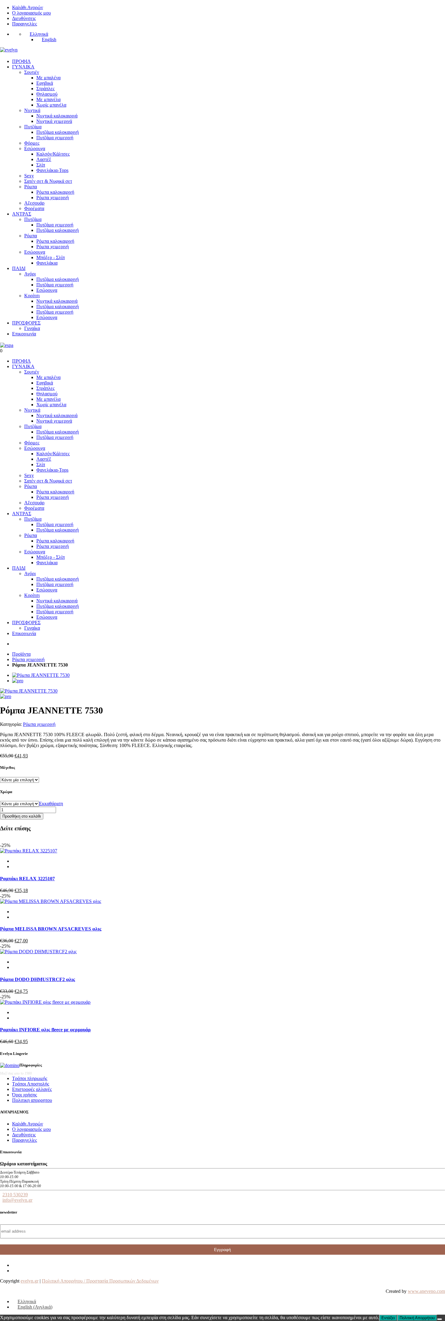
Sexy (29, 175)
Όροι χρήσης (24, 1094)
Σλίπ (40, 164)
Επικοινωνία (24, 333)
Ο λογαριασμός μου (31, 12)
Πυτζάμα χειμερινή (54, 137)
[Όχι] (439, 1319)
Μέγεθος (7, 767)
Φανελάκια (47, 262)
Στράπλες (45, 88)
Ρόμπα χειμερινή (52, 197)
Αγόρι (30, 273)
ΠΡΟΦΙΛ (21, 61)
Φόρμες (31, 143)
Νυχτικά (32, 110)
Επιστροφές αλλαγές (32, 1089)
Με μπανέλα (48, 99)
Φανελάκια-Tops (52, 170)
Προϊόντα (21, 654)
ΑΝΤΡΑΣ (21, 213)
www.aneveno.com (426, 1291)
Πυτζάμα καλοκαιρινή (57, 132)
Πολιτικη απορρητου (32, 1100)
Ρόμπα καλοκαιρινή (55, 192)
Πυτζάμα (32, 126)
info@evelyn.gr (17, 1200)
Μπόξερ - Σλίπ (50, 257)
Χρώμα (6, 791)
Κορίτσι (32, 295)
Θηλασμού (47, 94)
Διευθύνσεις (24, 18)
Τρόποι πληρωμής (29, 1078)
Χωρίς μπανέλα (51, 104)
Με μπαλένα (48, 77)
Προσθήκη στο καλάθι (21, 816)
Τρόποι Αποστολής (30, 1083)
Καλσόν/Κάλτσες (53, 153)
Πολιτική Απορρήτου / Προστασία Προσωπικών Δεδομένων (100, 1280)
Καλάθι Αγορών (27, 7)
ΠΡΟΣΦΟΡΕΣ (26, 322)
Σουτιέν (31, 72)
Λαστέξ (43, 159)
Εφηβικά (44, 83)
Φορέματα (34, 208)
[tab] (41, 675)
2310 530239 (15, 1194)
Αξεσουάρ (34, 203)
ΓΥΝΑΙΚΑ (23, 66)
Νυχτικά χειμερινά (54, 121)
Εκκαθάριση (51, 803)
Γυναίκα (32, 328)
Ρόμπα (30, 186)
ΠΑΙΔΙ (18, 268)
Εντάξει (388, 1318)
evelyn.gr (29, 1280)
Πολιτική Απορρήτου (417, 1318)
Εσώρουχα (34, 148)
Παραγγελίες (24, 23)
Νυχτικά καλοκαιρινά (56, 115)
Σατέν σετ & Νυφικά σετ (48, 181)
